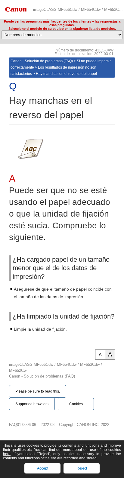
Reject (81, 468)
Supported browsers (31, 404)
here (7, 454)
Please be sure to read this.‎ (37, 391)
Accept (42, 468)
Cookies (76, 404)
